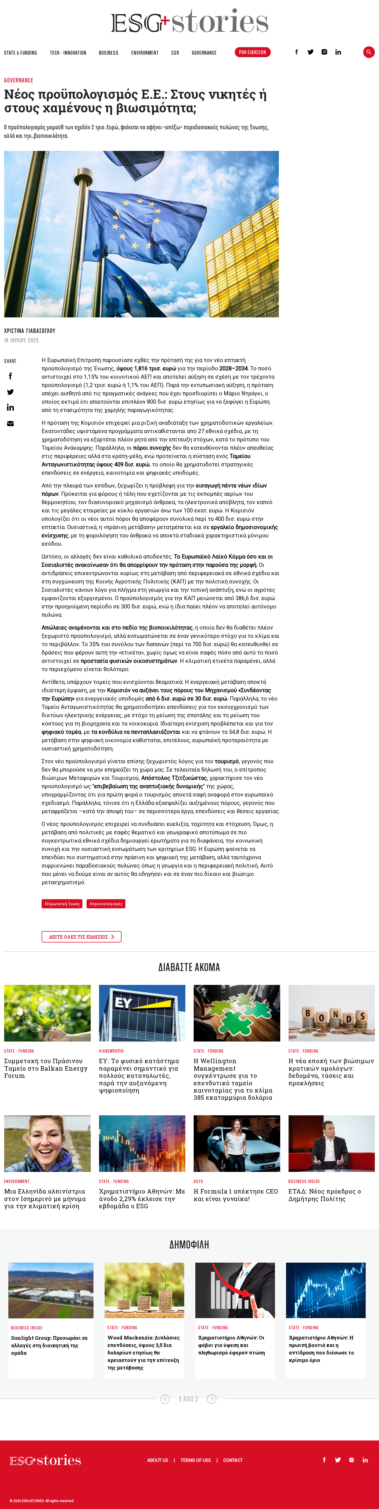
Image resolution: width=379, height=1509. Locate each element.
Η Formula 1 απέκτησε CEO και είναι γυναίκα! (236, 1194)
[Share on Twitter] (10, 391)
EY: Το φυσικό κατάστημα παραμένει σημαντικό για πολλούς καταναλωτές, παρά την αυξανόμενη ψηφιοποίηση (139, 1075)
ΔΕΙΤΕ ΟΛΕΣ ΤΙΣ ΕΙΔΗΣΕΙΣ (79, 937)
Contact (232, 1460)
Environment (17, 1181)
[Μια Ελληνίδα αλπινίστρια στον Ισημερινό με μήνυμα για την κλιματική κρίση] (47, 1146)
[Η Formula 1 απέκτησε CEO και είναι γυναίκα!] (237, 1146)
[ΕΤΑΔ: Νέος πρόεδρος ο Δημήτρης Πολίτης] (332, 1146)
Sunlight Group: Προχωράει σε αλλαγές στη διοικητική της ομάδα (49, 1345)
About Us (157, 1460)
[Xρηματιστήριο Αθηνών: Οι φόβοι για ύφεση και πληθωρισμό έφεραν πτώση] (235, 1290)
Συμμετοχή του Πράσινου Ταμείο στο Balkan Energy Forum (46, 1068)
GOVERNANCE (204, 52)
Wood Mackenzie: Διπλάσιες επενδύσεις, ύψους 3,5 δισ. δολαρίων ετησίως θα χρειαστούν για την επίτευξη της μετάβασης (143, 1352)
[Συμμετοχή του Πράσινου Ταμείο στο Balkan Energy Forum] (47, 1015)
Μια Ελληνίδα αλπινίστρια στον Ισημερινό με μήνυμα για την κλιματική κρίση (45, 1198)
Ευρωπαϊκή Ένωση (63, 903)
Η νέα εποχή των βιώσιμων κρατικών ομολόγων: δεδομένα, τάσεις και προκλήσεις (331, 1072)
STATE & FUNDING (20, 52)
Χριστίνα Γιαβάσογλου (30, 331)
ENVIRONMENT (145, 52)
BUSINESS (109, 52)
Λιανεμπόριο (111, 1051)
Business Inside (304, 1181)
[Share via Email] (10, 422)
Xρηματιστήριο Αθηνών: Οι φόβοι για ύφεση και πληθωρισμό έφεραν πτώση (231, 1345)
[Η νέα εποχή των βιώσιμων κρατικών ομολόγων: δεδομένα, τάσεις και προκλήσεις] (332, 1015)
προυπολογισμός (107, 903)
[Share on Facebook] (10, 376)
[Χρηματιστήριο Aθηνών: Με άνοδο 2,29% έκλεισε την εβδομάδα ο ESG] (142, 1146)
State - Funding (19, 1051)
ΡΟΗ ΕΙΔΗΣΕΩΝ (252, 52)
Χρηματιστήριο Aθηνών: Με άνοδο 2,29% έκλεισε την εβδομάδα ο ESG (142, 1198)
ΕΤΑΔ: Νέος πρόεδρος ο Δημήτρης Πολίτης (325, 1194)
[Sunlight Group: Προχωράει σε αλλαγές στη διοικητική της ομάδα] (51, 1290)
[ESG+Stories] (189, 20)
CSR (175, 52)
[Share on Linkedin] (10, 407)
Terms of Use (196, 1460)
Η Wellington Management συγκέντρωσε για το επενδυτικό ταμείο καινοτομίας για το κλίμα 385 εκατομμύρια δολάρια (233, 1079)
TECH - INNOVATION (68, 52)
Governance (19, 80)
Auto (198, 1181)
